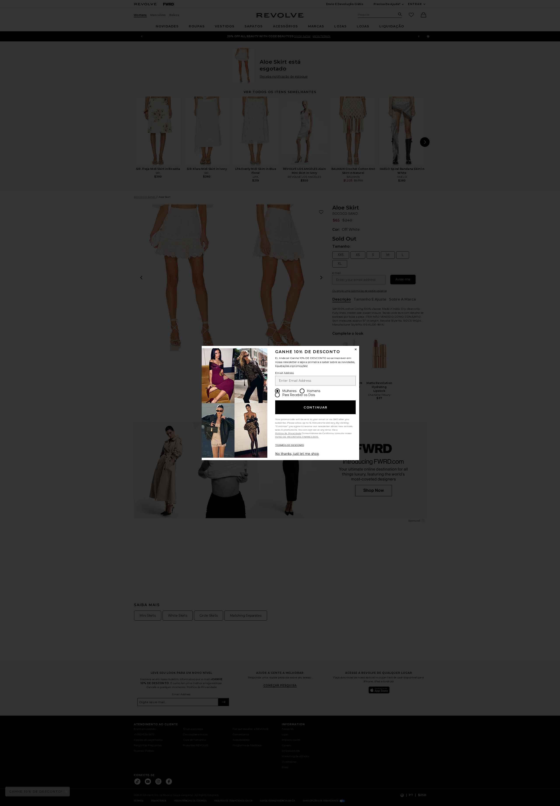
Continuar (315, 407)
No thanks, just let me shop (297, 454)
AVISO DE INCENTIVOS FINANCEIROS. (297, 436)
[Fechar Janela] (355, 349)
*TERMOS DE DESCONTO (289, 445)
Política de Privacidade (288, 433)
